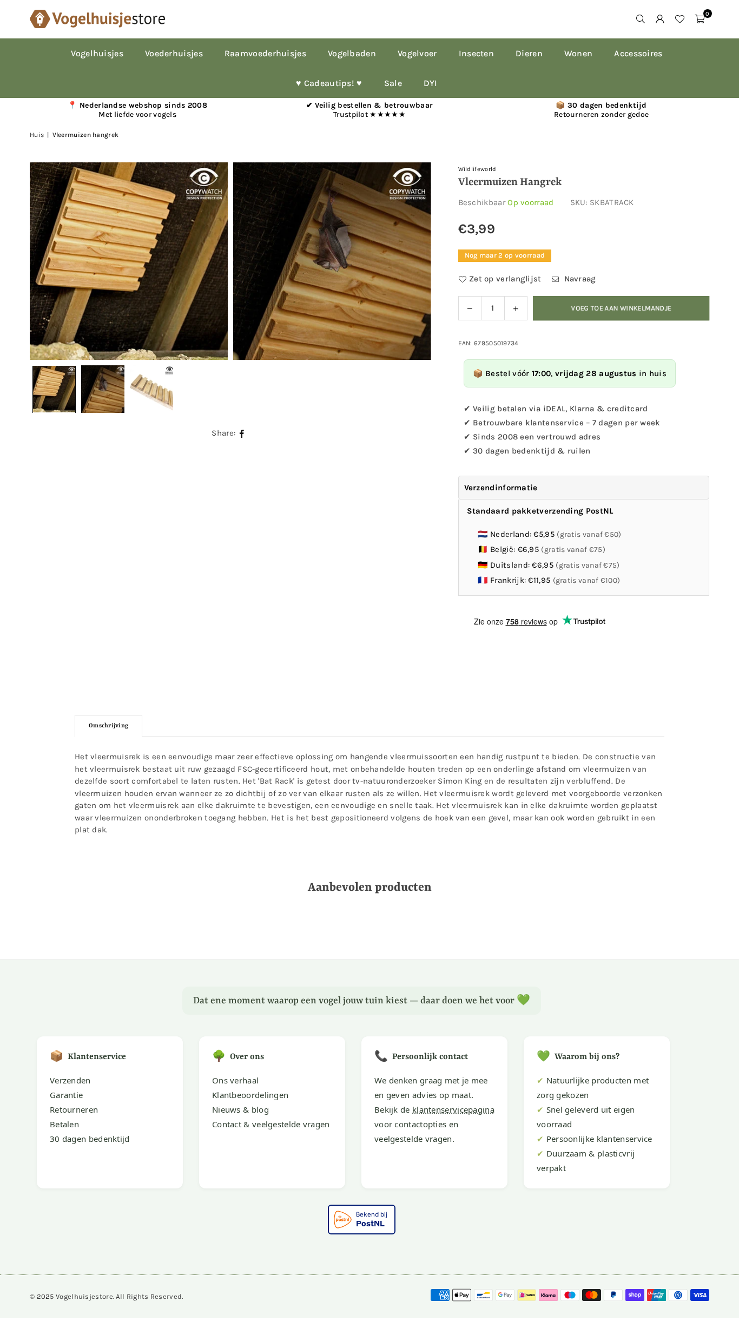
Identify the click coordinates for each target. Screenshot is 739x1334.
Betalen (64, 1124)
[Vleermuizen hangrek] (102, 389)
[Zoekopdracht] (640, 19)
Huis (37, 135)
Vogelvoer (417, 53)
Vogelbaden (352, 53)
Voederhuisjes (174, 53)
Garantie (66, 1094)
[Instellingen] (660, 19)
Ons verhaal (235, 1080)
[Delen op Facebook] (242, 432)
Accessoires (638, 53)
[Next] (409, 260)
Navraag (579, 279)
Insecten (476, 53)
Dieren (529, 53)
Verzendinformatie (501, 487)
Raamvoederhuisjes (265, 53)
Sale (393, 83)
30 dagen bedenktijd (90, 1138)
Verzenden (70, 1080)
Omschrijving (108, 726)
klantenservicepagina (453, 1109)
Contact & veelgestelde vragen (271, 1124)
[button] (699, 19)
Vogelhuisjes (97, 53)
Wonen (578, 53)
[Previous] (51, 260)
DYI (431, 83)
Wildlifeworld (477, 169)
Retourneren (74, 1109)
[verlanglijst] (679, 19)
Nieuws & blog (240, 1109)
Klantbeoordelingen (250, 1094)
